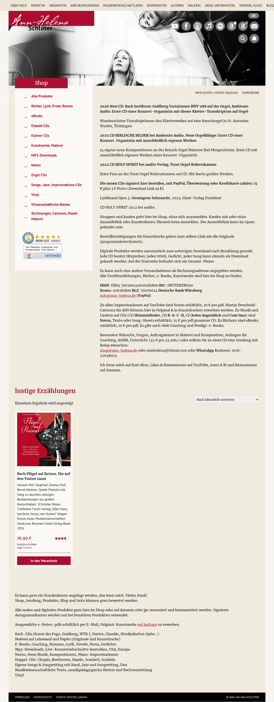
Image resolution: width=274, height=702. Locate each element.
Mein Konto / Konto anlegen (216, 93)
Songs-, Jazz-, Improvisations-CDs (52, 185)
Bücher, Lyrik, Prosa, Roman (48, 106)
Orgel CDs (35, 175)
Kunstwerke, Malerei (43, 146)
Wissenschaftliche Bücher (46, 205)
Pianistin (38, 5)
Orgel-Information (220, 5)
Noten (32, 165)
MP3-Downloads (40, 155)
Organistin (57, 5)
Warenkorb (250, 93)
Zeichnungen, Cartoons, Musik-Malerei (50, 216)
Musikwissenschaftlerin (123, 5)
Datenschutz (43, 697)
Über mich (19, 5)
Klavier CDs (36, 136)
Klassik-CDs (36, 126)
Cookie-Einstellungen (71, 697)
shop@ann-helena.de (119, 350)
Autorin (177, 5)
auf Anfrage (147, 624)
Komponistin (157, 5)
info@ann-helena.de (118, 295)
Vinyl (31, 195)
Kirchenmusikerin (85, 5)
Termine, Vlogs (250, 5)
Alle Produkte (37, 96)
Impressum (22, 697)
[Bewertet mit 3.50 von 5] (63, 539)
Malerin (194, 5)
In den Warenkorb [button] (44, 561)
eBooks (32, 116)
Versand (27, 547)
